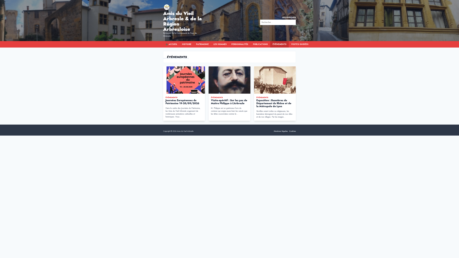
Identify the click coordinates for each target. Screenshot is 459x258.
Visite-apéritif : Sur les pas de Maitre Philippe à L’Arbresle (229, 102)
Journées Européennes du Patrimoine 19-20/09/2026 (182, 102)
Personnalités (239, 44)
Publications (260, 44)
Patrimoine (202, 44)
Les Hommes (220, 44)
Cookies (292, 131)
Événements (280, 44)
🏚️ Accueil (171, 44)
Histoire (186, 44)
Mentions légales (281, 131)
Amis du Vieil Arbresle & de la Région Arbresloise (182, 21)
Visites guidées (299, 44)
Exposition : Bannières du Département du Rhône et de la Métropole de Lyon (273, 103)
